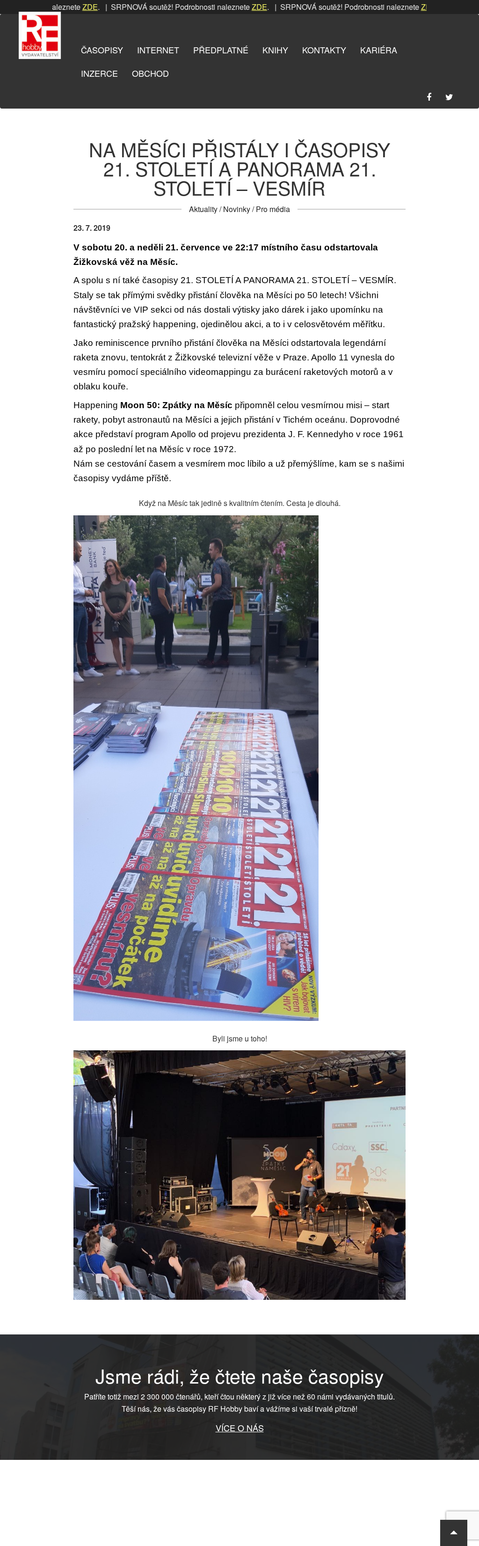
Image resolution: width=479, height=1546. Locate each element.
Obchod (150, 73)
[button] (453, 1533)
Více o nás (240, 1427)
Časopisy (102, 50)
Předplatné (220, 50)
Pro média (273, 209)
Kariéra (378, 50)
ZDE (58, 6)
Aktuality (203, 209)
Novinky (236, 209)
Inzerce (99, 73)
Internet (158, 50)
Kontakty (324, 50)
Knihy (275, 50)
